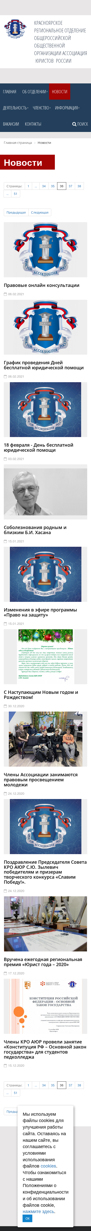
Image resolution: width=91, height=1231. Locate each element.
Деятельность (15, 108)
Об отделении (34, 91)
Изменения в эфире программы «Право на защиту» (40, 612)
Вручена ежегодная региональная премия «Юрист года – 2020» (43, 961)
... (36, 186)
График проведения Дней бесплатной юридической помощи (44, 365)
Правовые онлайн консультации (41, 285)
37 (70, 186)
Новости (59, 91)
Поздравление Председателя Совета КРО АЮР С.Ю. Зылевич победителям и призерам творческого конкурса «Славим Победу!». (45, 872)
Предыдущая (16, 212)
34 (44, 186)
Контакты (33, 124)
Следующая (40, 212)
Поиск (82, 124)
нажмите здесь (38, 1211)
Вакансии (11, 124)
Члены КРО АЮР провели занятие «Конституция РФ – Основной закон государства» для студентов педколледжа (45, 1049)
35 (53, 186)
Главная (9, 91)
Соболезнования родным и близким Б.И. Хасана (35, 529)
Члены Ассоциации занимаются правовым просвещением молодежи (41, 779)
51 (15, 193)
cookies (48, 1165)
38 (79, 186)
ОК (28, 1218)
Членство (41, 108)
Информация (66, 108)
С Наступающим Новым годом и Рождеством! (41, 694)
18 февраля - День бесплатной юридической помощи (38, 447)
